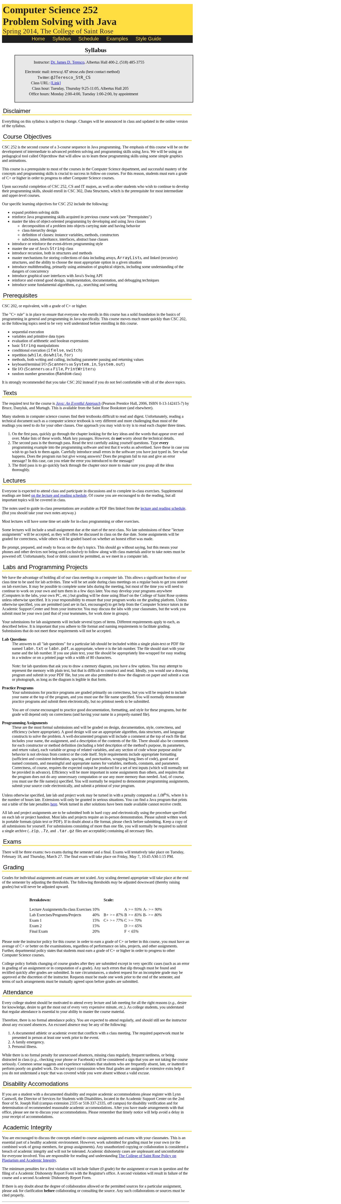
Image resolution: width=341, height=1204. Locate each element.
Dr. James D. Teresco (67, 62)
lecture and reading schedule (163, 508)
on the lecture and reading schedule (59, 495)
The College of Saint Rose (76, 31)
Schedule (88, 38)
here (53, 804)
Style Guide (148, 38)
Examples (117, 38)
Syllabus (61, 38)
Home (38, 38)
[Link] (56, 83)
